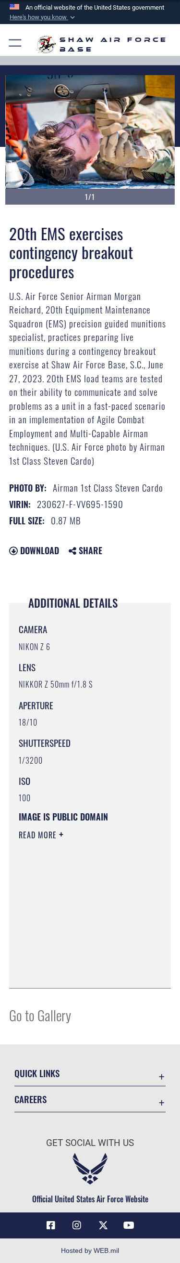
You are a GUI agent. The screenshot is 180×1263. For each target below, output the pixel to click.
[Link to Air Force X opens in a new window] (103, 1225)
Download (38, 550)
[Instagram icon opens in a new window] (77, 1225)
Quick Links (37, 1073)
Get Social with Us (90, 1142)
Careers (30, 1099)
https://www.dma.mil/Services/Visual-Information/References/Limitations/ (77, 956)
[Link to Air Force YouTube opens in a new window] (129, 1225)
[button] (43, 17)
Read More (39, 835)
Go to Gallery (40, 1014)
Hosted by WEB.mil (90, 1250)
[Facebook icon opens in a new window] (51, 1225)
